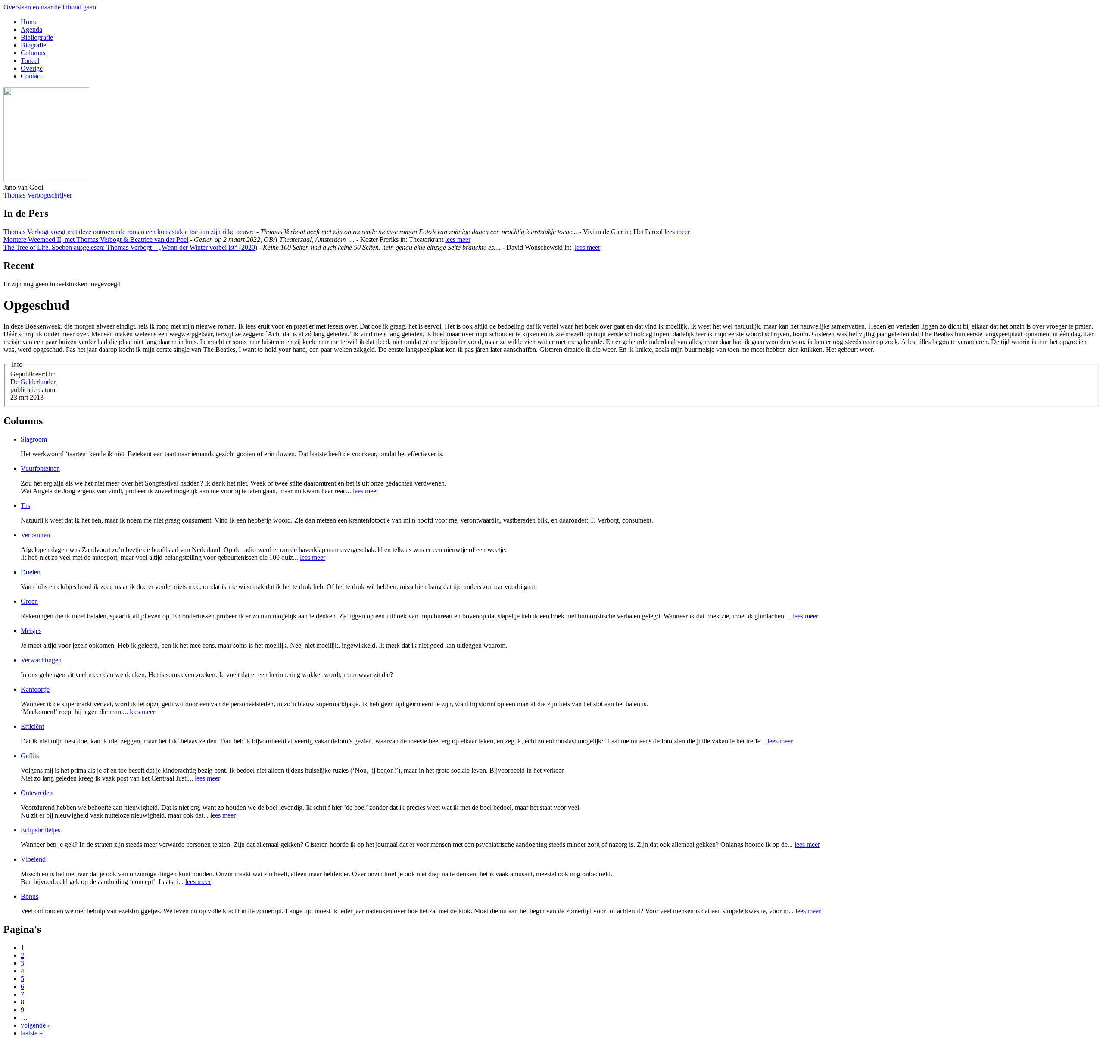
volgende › (35, 1025)
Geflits (30, 755)
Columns (33, 52)
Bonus (29, 896)
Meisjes (31, 630)
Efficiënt (32, 726)
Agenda (31, 29)
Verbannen (35, 535)
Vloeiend (33, 859)
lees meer (677, 231)
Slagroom (34, 439)
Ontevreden (37, 792)
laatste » (32, 1033)
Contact (31, 76)
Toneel (30, 60)
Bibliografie (37, 37)
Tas (25, 505)
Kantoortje (35, 689)
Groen (29, 601)
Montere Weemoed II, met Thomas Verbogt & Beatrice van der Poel (95, 239)
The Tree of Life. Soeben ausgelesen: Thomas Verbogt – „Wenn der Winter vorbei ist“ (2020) (130, 247)
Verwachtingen (41, 660)
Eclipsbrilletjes (40, 830)
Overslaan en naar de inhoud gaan (49, 7)
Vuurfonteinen (40, 468)
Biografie (33, 45)
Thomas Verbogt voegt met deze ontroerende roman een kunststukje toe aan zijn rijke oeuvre (129, 231)
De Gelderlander (33, 382)
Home (29, 21)
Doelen (31, 572)
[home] (46, 179)
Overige (32, 68)
